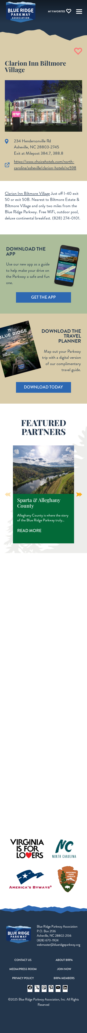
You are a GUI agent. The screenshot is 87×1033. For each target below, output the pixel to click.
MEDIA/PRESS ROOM (23, 969)
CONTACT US (23, 960)
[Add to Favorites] (78, 51)
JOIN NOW (64, 969)
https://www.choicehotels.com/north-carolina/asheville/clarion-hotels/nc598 (45, 165)
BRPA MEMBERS (64, 978)
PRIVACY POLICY (23, 978)
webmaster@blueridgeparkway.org (58, 944)
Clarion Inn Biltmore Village (27, 193)
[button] (79, 494)
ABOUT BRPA (64, 960)
